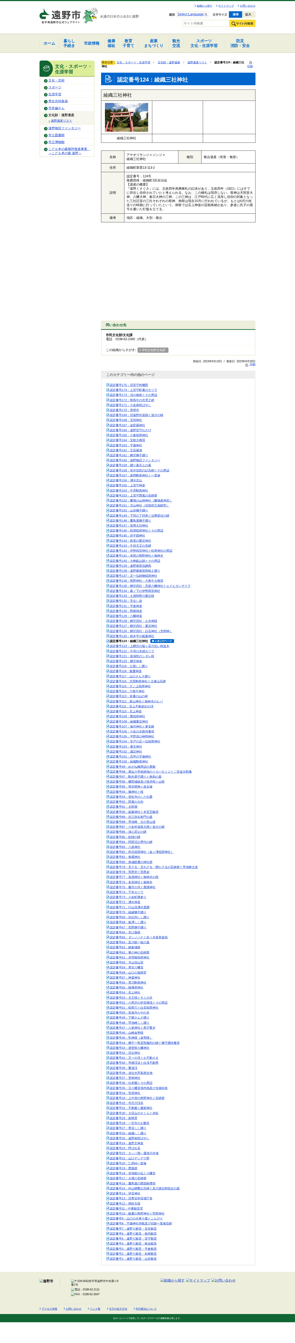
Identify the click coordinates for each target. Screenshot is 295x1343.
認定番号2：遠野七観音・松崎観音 (133, 1253)
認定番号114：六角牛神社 (127, 691)
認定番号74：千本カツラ (126, 892)
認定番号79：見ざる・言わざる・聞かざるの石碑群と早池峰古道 (154, 867)
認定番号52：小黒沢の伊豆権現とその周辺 (139, 1002)
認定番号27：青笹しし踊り (128, 1128)
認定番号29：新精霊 (123, 1118)
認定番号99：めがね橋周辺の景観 (132, 766)
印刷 (252, 364)
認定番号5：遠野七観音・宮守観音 (133, 1238)
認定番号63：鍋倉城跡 (125, 947)
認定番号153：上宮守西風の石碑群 (133, 495)
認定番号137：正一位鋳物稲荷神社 (133, 575)
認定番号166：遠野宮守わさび (130, 430)
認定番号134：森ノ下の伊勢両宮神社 (135, 591)
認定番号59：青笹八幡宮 (126, 967)
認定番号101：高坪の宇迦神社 (130, 756)
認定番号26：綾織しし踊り (128, 1133)
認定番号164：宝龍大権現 (127, 440)
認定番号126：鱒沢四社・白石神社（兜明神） (141, 631)
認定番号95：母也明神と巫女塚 (131, 786)
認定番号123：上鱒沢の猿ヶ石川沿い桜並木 (139, 646)
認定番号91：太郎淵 (123, 806)
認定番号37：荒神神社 (125, 1078)
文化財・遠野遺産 (61, 115)
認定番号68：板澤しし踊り (128, 922)
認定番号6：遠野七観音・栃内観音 (133, 1233)
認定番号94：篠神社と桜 (126, 791)
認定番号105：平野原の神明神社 (132, 736)
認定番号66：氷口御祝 (125, 932)
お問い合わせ (247, 5)
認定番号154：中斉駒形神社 (129, 490)
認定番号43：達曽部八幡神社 (129, 1048)
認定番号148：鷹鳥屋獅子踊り (130, 520)
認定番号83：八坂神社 (125, 847)
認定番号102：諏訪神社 (126, 751)
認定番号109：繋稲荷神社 (127, 716)
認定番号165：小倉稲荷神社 (129, 435)
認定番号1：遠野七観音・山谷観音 (133, 1258)
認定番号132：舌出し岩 (126, 601)
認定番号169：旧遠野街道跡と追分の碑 (136, 415)
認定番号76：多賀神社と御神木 (131, 882)
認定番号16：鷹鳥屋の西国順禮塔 (132, 1183)
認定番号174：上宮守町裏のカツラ (133, 390)
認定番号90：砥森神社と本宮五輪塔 (134, 812)
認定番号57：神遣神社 (125, 977)
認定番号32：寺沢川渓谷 (126, 1103)
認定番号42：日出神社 (125, 1053)
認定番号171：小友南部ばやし (130, 405)
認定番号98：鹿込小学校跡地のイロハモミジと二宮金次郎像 (151, 771)
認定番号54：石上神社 (125, 992)
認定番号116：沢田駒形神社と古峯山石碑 (138, 681)
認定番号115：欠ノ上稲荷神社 (130, 686)
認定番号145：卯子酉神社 (127, 535)
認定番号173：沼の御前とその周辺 (133, 395)
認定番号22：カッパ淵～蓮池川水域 (134, 1153)
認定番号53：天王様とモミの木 (131, 997)
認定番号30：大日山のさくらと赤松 (134, 1113)
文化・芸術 (56, 80)
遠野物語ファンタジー (64, 128)
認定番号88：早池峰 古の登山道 (132, 822)
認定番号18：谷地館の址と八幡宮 (132, 1173)
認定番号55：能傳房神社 (126, 987)
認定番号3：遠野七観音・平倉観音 (133, 1248)
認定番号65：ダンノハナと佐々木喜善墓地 (139, 937)
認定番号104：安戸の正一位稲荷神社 (135, 741)
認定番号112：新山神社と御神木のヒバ (136, 701)
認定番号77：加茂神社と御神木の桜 (134, 877)
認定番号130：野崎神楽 (126, 611)
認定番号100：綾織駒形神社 (129, 761)
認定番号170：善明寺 (124, 410)
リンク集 (95, 1308)
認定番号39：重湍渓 (123, 1068)
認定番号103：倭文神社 (126, 746)
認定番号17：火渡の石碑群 (128, 1178)
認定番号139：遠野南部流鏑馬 (130, 565)
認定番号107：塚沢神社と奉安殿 (132, 726)
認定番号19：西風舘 (123, 1168)
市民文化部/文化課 (153, 350)
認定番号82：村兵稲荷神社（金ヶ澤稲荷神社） (142, 852)
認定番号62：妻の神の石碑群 (129, 952)
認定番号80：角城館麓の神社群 (131, 862)
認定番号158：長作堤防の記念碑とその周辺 (139, 470)
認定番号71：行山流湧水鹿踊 (129, 907)
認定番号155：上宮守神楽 (127, 485)
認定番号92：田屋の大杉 (126, 801)
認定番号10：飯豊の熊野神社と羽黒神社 (137, 1213)
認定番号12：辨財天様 (125, 1203)
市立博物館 (56, 142)
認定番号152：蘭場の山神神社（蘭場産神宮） (141, 500)
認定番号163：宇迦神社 (126, 445)
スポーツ (54, 87)
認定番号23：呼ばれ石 (125, 1148)
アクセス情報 (49, 1308)
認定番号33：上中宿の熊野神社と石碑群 (137, 1098)
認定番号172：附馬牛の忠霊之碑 (132, 400)
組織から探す (204, 5)
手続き (69, 43)
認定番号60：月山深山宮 (126, 962)
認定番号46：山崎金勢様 (126, 1032)
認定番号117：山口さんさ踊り (130, 676)
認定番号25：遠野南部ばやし (129, 1138)
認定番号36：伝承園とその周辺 (131, 1083)
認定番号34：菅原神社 (125, 1093)
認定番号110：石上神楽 (126, 711)
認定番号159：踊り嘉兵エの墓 (130, 465)
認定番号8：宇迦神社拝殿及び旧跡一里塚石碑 (141, 1223)
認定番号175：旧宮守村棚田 (129, 385)
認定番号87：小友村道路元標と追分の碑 (137, 827)
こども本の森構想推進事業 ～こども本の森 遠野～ (69, 151)
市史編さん (56, 108)
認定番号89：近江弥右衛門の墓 (131, 817)
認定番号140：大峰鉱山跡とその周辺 (135, 561)
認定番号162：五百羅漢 (126, 450)
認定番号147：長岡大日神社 (129, 525)
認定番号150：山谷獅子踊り (129, 510)
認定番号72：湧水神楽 (125, 902)
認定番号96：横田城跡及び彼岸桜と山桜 (137, 781)
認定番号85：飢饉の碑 (125, 837)
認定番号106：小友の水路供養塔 (132, 731)
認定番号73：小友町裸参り (128, 897)
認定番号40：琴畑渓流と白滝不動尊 (134, 1062)
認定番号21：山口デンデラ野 (129, 1158)
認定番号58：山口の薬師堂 (128, 972)
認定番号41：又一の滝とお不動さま (134, 1057)
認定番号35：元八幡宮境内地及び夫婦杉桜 (139, 1088)
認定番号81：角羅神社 (125, 857)
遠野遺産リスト (61, 120)
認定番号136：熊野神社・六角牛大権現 (136, 580)
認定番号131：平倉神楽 (126, 606)
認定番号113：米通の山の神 (129, 696)
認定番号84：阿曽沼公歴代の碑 (131, 842)
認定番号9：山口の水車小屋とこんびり (136, 1218)
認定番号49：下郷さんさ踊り (129, 1017)
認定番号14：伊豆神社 (125, 1193)
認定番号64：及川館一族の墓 (129, 942)
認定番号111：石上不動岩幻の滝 (132, 706)
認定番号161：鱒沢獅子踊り (129, 455)
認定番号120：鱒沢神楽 (126, 661)
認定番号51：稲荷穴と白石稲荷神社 (134, 1007)
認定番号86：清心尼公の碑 (128, 831)
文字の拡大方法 (118, 1308)
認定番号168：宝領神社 (126, 420)
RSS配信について (146, 1308)
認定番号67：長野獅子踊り (128, 927)
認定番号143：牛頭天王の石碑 (130, 545)
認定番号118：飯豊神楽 (126, 671)
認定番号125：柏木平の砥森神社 (132, 636)
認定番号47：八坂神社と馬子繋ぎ (132, 1027)
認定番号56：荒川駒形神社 (128, 982)
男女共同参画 (58, 101)
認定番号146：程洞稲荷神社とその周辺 (136, 530)
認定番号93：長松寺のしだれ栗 (131, 796)
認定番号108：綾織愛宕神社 (129, 721)
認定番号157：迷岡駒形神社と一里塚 (135, 475)
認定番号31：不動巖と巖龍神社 (131, 1108)
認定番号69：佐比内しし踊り (129, 917)
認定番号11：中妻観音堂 (126, 1208)
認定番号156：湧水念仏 (126, 480)
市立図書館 (56, 135)
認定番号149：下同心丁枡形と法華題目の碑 (139, 515)
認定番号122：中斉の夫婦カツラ (132, 651)
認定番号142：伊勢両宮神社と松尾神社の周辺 (141, 550)
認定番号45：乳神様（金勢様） (131, 1037)
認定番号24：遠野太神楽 (126, 1143)
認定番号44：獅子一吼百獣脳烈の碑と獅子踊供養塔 (145, 1043)
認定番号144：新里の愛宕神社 (130, 540)
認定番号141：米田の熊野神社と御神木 (136, 555)
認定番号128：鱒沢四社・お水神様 (133, 621)
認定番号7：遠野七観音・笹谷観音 (133, 1228)
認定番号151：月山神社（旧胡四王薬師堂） (139, 505)
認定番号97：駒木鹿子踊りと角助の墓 (136, 776)
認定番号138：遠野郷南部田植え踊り (135, 570)
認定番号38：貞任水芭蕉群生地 (131, 1073)
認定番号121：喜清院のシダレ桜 (132, 656)
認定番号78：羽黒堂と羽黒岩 (129, 872)
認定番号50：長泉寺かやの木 (129, 1012)
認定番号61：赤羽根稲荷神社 (129, 957)
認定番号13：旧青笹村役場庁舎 (131, 1198)
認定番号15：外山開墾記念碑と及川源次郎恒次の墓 (145, 1188)
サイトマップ (226, 5)
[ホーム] (60, 13)
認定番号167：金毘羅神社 (127, 425)
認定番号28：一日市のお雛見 (129, 1123)
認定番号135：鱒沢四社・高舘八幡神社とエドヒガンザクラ (150, 586)
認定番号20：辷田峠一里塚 (128, 1163)
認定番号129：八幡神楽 (126, 616)
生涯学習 (54, 94)
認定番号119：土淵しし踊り (129, 666)
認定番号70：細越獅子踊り (128, 912)
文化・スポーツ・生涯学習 (133, 62)
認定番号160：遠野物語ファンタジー (135, 460)
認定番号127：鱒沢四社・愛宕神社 (133, 626)
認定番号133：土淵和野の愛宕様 (132, 596)
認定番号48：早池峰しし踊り (129, 1022)
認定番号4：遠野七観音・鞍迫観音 (133, 1243)
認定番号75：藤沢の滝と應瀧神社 (132, 887)
